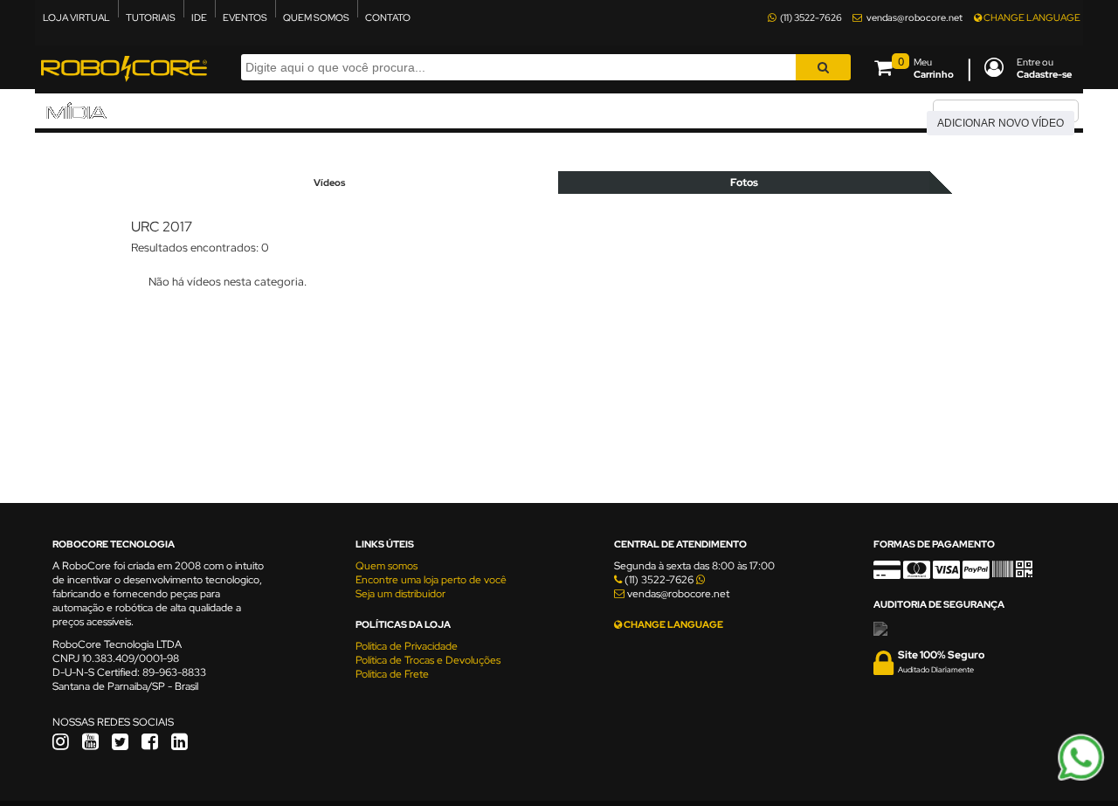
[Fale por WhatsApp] (1081, 778)
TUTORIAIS (151, 17)
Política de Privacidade (406, 646)
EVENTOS (245, 17)
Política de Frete (392, 674)
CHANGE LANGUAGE (1031, 17)
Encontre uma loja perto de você (431, 580)
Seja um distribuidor (400, 594)
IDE (199, 17)
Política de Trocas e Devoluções (427, 660)
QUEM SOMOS (316, 17)
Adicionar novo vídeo (1000, 123)
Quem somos (386, 566)
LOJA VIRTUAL (76, 17)
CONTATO (388, 17)
